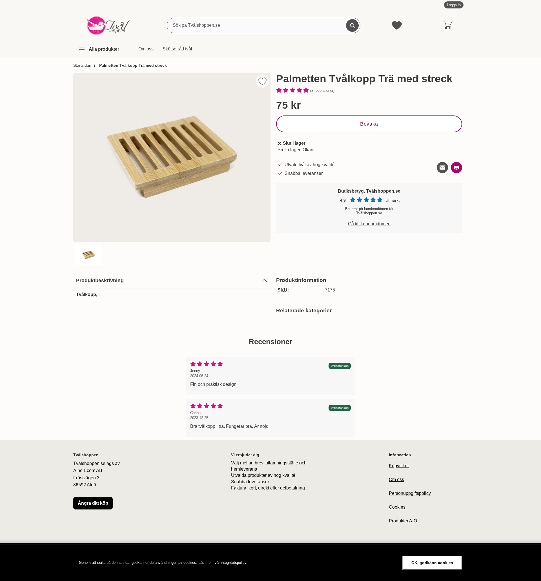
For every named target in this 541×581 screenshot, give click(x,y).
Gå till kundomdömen (369, 223)
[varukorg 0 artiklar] (447, 25)
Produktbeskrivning (100, 280)
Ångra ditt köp (93, 503)
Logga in (454, 5)
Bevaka (369, 124)
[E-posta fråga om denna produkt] (442, 167)
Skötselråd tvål (177, 48)
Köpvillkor (399, 465)
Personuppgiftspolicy (410, 493)
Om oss (146, 48)
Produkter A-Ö (403, 520)
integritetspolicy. (234, 562)
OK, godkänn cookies (432, 562)
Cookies (397, 507)
